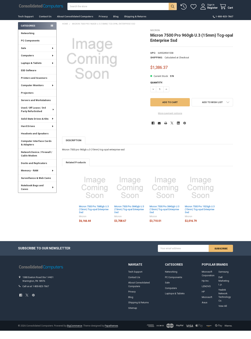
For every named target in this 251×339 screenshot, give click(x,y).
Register (212, 7)
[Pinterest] (184, 123)
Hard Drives (28, 126)
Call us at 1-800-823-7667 (35, 286)
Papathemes (111, 325)
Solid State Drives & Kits (35, 118)
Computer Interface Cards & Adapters (36, 143)
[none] (92, 59)
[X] (172, 123)
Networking (27, 33)
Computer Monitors (32, 85)
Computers (27, 55)
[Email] (159, 123)
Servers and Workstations (36, 100)
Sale (23, 48)
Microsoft (207, 297)
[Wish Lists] (194, 7)
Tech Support (25, 16)
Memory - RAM (29, 170)
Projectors (27, 92)
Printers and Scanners (34, 78)
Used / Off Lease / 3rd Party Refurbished (33, 109)
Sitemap (132, 308)
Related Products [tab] (76, 162)
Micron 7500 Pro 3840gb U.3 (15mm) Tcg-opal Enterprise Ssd (129, 209)
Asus (204, 302)
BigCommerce (74, 325)
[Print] (165, 123)
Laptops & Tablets (31, 63)
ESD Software (28, 70)
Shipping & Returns (135, 16)
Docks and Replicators (34, 163)
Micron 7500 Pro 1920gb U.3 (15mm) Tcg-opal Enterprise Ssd (200, 209)
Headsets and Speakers (35, 133)
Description (73, 140)
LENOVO (206, 286)
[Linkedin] (178, 123)
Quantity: (156, 82)
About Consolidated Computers (75, 16)
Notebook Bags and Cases (32, 187)
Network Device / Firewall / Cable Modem (36, 154)
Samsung (223, 271)
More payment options (170, 113)
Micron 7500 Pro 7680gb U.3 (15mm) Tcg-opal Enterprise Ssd (94, 209)
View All (222, 306)
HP (203, 291)
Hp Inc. (205, 280)
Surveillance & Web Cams (36, 178)
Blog (116, 16)
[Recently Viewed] (184, 7)
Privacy (103, 16)
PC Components (30, 40)
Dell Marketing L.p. (223, 281)
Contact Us (45, 16)
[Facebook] (153, 123)
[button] (212, 102)
